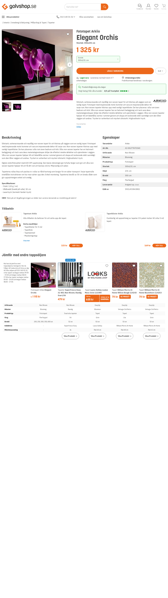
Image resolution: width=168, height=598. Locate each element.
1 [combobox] (159, 71)
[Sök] (104, 7)
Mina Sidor (148, 9)
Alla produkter (12, 17)
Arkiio (78, 127)
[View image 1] (6, 106)
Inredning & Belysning (20, 22)
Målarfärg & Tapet (38, 22)
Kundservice (140, 9)
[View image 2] (17, 106)
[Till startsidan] (19, 7)
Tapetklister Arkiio (115, 213)
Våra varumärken (86, 17)
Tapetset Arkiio (30, 213)
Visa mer (26, 241)
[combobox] (98, 59)
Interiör (6, 22)
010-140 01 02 (66, 17)
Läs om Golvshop (104, 17)
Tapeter (51, 22)
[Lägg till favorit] (68, 34)
